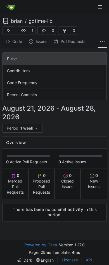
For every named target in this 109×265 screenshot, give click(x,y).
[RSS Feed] (8, 30)
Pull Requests (73, 41)
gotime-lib (41, 21)
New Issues (93, 181)
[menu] (22, 128)
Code (17, 41)
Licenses (70, 259)
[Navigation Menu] (100, 6)
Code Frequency (22, 82)
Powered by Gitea (40, 244)
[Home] (10, 7)
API (89, 259)
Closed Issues (67, 181)
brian (17, 21)
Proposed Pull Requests (41, 184)
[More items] (102, 42)
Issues (41, 41)
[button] (23, 30)
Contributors (18, 70)
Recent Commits (22, 94)
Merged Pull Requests (15, 184)
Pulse (12, 58)
